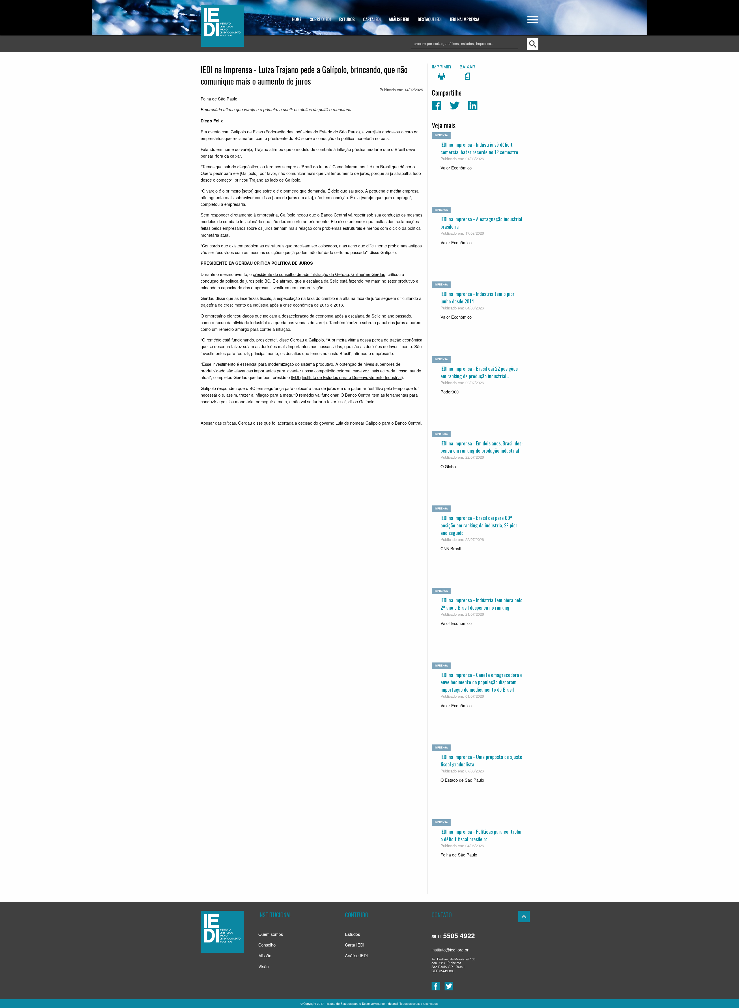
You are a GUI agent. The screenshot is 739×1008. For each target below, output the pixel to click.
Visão (263, 966)
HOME (296, 19)
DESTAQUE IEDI (430, 19)
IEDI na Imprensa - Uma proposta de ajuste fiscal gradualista (481, 760)
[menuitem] (297, 19)
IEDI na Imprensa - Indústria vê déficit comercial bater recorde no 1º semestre (479, 148)
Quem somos (270, 934)
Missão (264, 955)
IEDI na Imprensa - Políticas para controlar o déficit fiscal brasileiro (481, 835)
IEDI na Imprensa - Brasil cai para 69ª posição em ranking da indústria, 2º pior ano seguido (479, 525)
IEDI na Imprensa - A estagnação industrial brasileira (481, 222)
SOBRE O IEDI (320, 19)
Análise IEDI (356, 955)
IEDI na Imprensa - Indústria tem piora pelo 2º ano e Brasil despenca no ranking (481, 603)
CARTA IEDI (372, 19)
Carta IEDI (354, 945)
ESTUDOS (347, 19)
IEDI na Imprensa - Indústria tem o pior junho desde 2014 (477, 297)
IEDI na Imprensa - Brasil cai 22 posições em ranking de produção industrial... (479, 372)
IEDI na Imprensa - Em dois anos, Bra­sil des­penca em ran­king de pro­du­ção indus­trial (482, 446)
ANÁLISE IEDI (399, 19)
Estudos (352, 934)
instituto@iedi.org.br (450, 950)
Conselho (267, 945)
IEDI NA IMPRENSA (464, 19)
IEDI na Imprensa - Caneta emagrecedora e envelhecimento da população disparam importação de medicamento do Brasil (481, 682)
